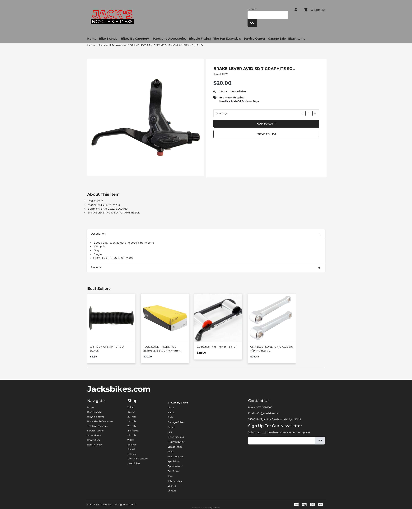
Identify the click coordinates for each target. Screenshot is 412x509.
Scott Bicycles (176, 456)
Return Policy (95, 444)
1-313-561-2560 (264, 407)
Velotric (172, 485)
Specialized (174, 461)
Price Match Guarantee (100, 421)
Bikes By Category (135, 38)
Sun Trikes (173, 471)
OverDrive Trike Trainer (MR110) (216, 346)
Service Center (254, 38)
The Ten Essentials (227, 38)
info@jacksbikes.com (268, 413)
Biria (170, 417)
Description (98, 233)
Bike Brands (108, 38)
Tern (170, 476)
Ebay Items (296, 38)
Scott (171, 451)
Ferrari (171, 427)
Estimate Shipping (231, 97)
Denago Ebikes (176, 422)
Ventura (172, 490)
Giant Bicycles (176, 436)
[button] (296, 10)
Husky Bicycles (176, 441)
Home (91, 38)
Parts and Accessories (169, 38)
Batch (171, 412)
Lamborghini (175, 446)
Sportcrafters (175, 466)
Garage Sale (277, 38)
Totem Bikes (175, 481)
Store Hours (94, 435)
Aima (171, 407)
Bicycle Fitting (200, 38)
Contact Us (93, 440)
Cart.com (216, 508)
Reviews (96, 267)
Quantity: (221, 113)
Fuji (170, 431)
